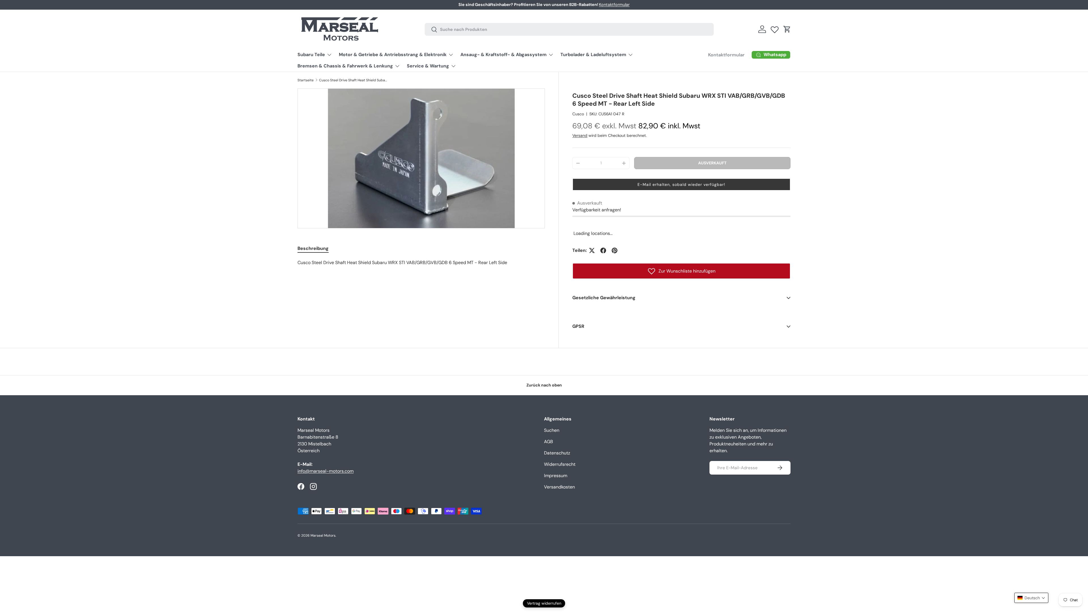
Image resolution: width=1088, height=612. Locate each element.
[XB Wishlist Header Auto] (774, 28)
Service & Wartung (428, 66)
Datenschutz (557, 453)
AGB (548, 442)
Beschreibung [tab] (313, 248)
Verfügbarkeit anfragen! (596, 210)
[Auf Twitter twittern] (592, 250)
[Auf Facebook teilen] (603, 250)
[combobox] (569, 29)
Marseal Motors (323, 535)
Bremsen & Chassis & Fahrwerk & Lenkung (345, 66)
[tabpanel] (421, 262)
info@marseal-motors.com (326, 471)
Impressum (555, 476)
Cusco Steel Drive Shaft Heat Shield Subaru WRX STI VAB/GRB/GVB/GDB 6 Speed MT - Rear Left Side (353, 80)
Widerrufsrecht (559, 464)
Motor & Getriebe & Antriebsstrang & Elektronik (393, 55)
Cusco (578, 113)
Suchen (551, 430)
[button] (787, 29)
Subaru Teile (311, 55)
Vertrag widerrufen (544, 603)
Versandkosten (559, 487)
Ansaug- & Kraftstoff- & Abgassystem (503, 55)
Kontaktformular (614, 4)
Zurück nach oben (544, 385)
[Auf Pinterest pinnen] (614, 250)
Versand (579, 135)
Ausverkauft (712, 162)
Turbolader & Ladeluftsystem (593, 55)
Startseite (306, 80)
